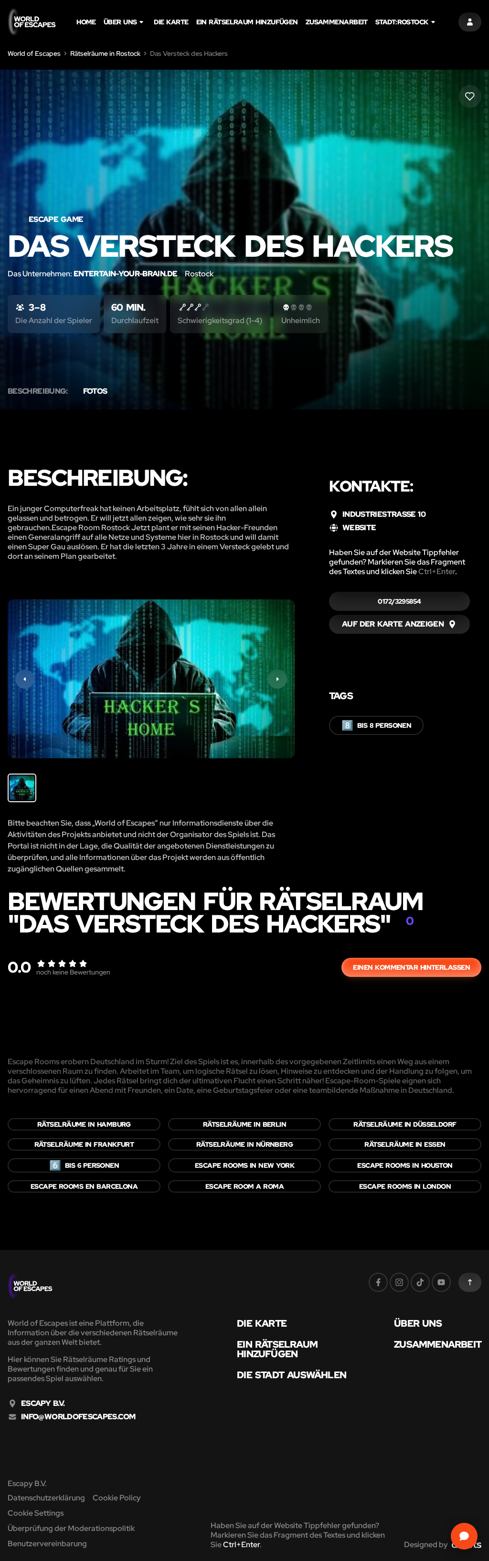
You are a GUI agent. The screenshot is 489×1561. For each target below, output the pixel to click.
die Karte (171, 22)
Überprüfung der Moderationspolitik (71, 1528)
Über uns (120, 22)
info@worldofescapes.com (78, 1417)
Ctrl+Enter (436, 571)
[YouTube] (441, 1282)
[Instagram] (399, 1282)
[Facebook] (378, 1282)
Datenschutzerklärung (46, 1498)
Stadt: (401, 22)
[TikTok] (420, 1282)
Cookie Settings (36, 1513)
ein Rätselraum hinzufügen (247, 22)
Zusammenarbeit (337, 22)
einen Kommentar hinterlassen (411, 967)
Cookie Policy (117, 1498)
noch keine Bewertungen (73, 972)
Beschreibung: (38, 391)
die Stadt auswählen (291, 1375)
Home (86, 22)
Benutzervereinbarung (47, 1544)
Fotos (95, 391)
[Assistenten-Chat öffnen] (464, 1536)
